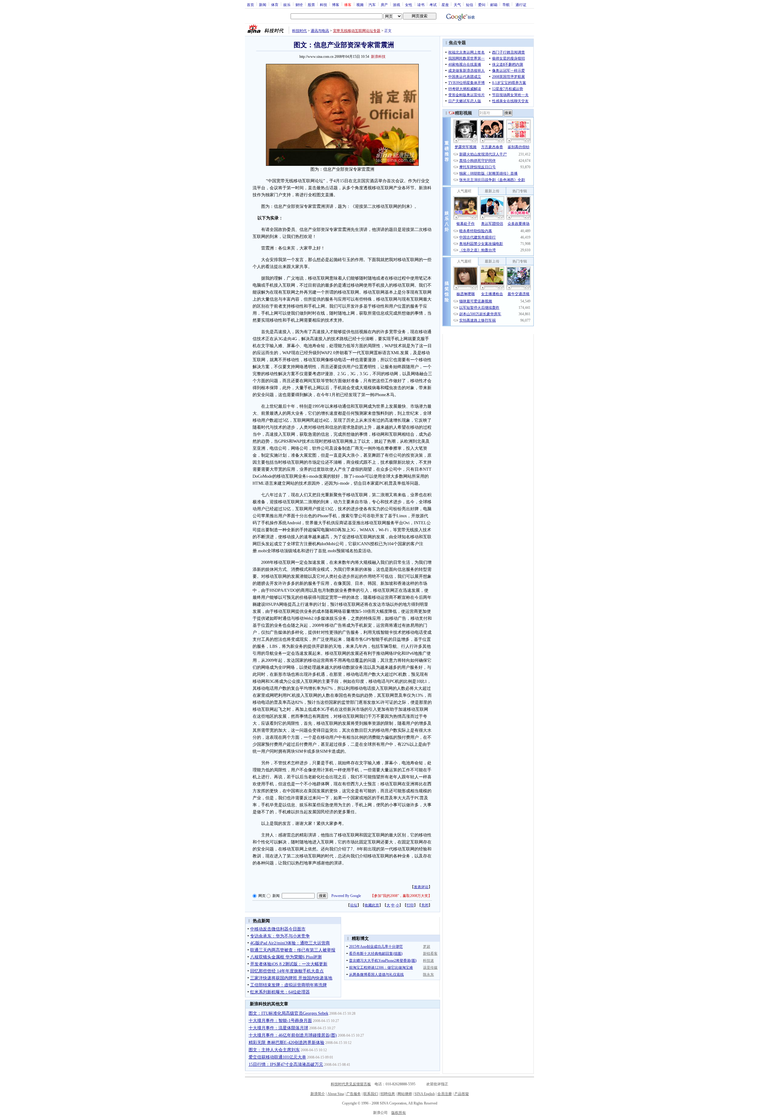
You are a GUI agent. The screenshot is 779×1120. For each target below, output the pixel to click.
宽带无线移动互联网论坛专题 (356, 31)
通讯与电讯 (320, 31)
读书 (420, 4)
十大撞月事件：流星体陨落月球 (278, 1028)
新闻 (262, 4)
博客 (335, 4)
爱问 (481, 4)
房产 (384, 4)
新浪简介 (317, 1094)
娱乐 (287, 4)
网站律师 (404, 1094)
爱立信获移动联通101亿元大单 (277, 1057)
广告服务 (353, 1094)
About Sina (335, 1094)
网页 (262, 896)
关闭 (424, 905)
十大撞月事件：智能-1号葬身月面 (280, 1020)
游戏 (396, 4)
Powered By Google (346, 896)
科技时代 (299, 31)
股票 (311, 4)
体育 (274, 4)
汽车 (372, 4)
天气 (457, 4)
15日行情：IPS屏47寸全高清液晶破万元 (286, 1064)
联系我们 (370, 1094)
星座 (445, 4)
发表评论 (421, 887)
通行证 (520, 4)
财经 (299, 4)
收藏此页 (372, 905)
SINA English (424, 1094)
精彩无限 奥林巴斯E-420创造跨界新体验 (286, 1042)
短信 (469, 4)
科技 (323, 4)
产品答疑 (461, 1094)
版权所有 (398, 1113)
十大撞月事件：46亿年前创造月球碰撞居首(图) (293, 1035)
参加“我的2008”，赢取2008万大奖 (401, 896)
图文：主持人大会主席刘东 (274, 1050)
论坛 (353, 905)
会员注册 (444, 1094)
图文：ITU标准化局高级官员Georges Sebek (288, 1013)
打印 (410, 905)
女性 (408, 4)
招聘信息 (387, 1094)
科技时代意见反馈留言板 (351, 1084)
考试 (433, 4)
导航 (506, 4)
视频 (360, 4)
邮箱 (494, 4)
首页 (250, 4)
